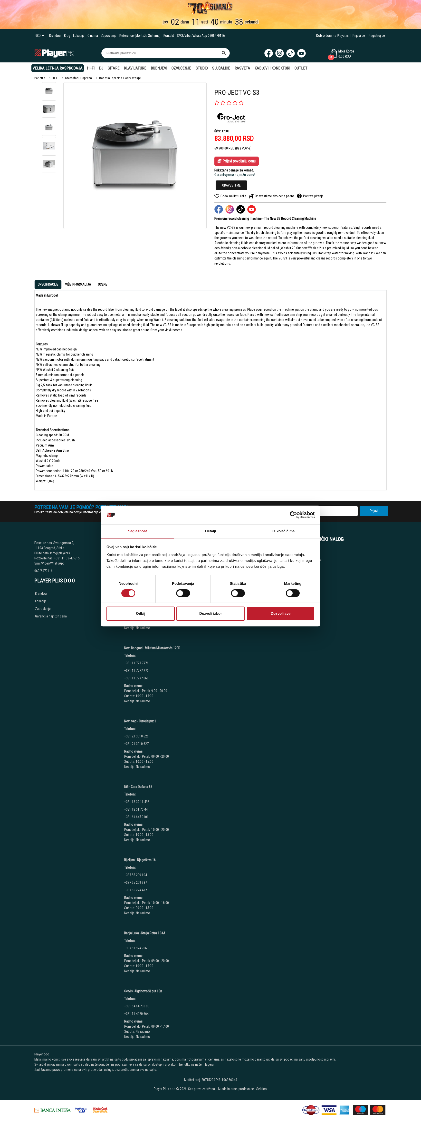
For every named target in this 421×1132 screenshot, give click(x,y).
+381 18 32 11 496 (136, 802)
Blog (67, 36)
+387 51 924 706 (135, 948)
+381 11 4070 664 (136, 1014)
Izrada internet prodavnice (236, 1089)
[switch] (183, 593)
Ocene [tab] (102, 284)
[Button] (224, 53)
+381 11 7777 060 (136, 678)
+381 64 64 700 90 (136, 1006)
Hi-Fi (91, 68)
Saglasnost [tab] (137, 531)
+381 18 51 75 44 (136, 809)
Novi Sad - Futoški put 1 (140, 721)
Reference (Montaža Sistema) (140, 36)
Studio (202, 68)
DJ (101, 68)
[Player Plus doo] (54, 53)
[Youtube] (301, 53)
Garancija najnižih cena (51, 616)
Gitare (114, 68)
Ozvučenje (181, 68)
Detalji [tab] (210, 531)
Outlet (301, 68)
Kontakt (168, 36)
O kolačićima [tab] (283, 531)
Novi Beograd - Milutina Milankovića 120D (152, 648)
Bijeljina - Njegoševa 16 (140, 860)
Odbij (140, 613)
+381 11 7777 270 (136, 671)
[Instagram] (279, 53)
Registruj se (377, 36)
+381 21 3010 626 (136, 736)
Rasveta (242, 68)
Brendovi (55, 36)
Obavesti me (231, 185)
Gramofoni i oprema (79, 78)
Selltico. (262, 1089)
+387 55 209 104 (135, 875)
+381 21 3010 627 (136, 744)
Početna (40, 78)
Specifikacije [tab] (48, 284)
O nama (92, 36)
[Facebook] (268, 53)
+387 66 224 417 (135, 890)
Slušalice (221, 68)
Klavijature (135, 68)
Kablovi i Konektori (272, 68)
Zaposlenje (108, 36)
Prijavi (374, 511)
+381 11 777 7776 (136, 663)
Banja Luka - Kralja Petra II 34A (144, 933)
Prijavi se (359, 36)
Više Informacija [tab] (78, 284)
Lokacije (79, 36)
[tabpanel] (210, 388)
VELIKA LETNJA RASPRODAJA (58, 68)
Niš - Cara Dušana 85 (138, 787)
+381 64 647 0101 (136, 817)
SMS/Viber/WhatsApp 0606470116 (201, 36)
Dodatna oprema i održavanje (120, 78)
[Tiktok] (290, 53)
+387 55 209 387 (135, 882)
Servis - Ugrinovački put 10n (143, 991)
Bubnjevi (159, 68)
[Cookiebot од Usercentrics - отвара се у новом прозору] (293, 515)
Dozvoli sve (280, 613)
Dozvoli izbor (210, 613)
